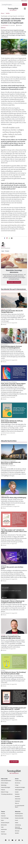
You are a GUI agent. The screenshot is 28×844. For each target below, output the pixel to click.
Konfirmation (4, 829)
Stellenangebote (18, 789)
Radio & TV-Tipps (4, 792)
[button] (3, 28)
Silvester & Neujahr (5, 822)
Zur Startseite (14, 762)
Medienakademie (19, 816)
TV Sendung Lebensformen (7, 794)
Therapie (7, 251)
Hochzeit (3, 831)
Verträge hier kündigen (20, 787)
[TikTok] (15, 841)
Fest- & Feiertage (4, 818)
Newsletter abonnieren (14, 282)
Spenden (17, 833)
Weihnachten (4, 825)
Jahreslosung (18, 825)
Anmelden (25, 0)
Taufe (2, 827)
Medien (8, 13)
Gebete (16, 822)
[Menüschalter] (24, 8)
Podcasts (3, 789)
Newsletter (17, 796)
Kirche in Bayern (4, 783)
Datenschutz (17, 799)
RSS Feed (17, 831)
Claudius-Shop (18, 780)
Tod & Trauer (3, 834)
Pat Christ (5, 25)
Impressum (17, 801)
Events (16, 820)
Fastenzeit (3, 816)
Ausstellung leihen (19, 813)
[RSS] (22, 841)
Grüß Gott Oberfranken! (6, 780)
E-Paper (16, 785)
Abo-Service (17, 783)
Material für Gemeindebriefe (18, 827)
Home (2, 13)
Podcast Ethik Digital (5, 787)
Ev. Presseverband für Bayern (19, 806)
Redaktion (17, 794)
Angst (2, 251)
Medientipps (3, 785)
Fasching (3, 813)
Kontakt (16, 792)
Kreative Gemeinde (19, 818)
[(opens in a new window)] (5, 841)
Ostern (2, 820)
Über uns (17, 803)
